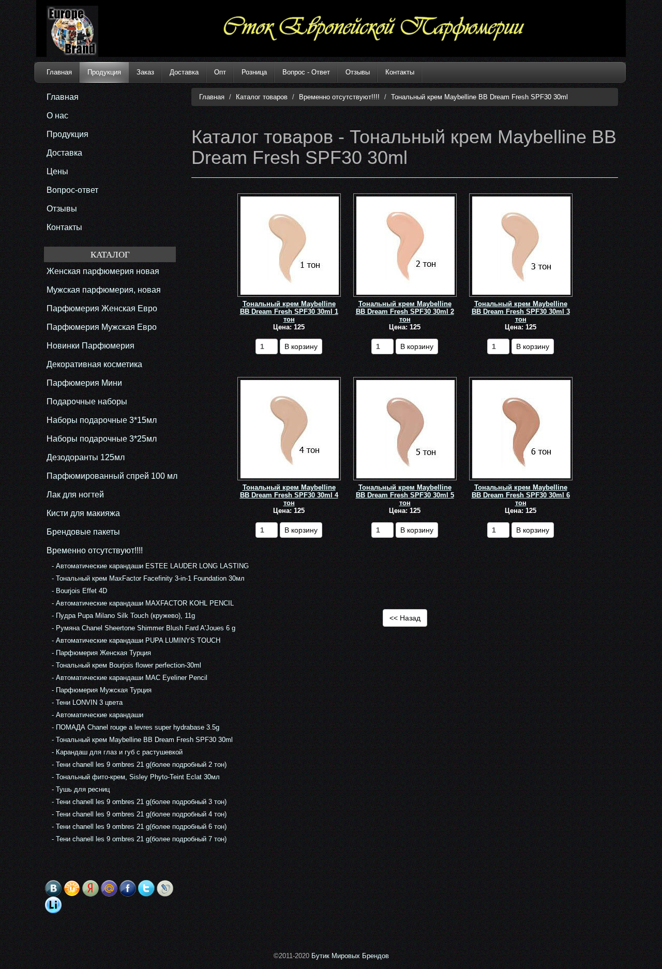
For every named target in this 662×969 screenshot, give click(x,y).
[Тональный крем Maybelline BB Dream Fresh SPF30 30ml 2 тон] (405, 245)
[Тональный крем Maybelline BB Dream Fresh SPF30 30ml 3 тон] (521, 245)
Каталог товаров (262, 97)
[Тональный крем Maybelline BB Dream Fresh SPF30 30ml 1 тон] (289, 245)
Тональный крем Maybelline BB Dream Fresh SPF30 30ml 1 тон (289, 311)
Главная (59, 72)
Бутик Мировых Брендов (350, 956)
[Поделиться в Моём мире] (109, 888)
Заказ (145, 72)
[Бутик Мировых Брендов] (89, 31)
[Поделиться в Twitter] (146, 888)
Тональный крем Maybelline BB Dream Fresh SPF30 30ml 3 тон (521, 311)
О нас (57, 115)
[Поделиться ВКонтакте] (53, 888)
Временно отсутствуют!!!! (339, 97)
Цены (57, 171)
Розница (254, 72)
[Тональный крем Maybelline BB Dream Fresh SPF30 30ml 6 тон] (521, 429)
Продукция (104, 72)
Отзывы (357, 72)
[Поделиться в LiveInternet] (53, 905)
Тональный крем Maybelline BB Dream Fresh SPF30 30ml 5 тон (405, 495)
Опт (220, 72)
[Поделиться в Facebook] (127, 888)
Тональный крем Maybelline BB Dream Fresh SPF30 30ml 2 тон (405, 311)
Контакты (399, 72)
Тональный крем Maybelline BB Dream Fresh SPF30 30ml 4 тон (289, 495)
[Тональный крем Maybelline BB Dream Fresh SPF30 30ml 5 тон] (405, 429)
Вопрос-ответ (72, 190)
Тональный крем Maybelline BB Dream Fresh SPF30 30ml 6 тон (521, 495)
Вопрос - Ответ (306, 72)
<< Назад (404, 618)
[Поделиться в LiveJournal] (165, 888)
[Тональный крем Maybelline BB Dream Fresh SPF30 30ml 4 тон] (289, 429)
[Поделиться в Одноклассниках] (72, 888)
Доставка (184, 72)
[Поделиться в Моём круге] (90, 888)
